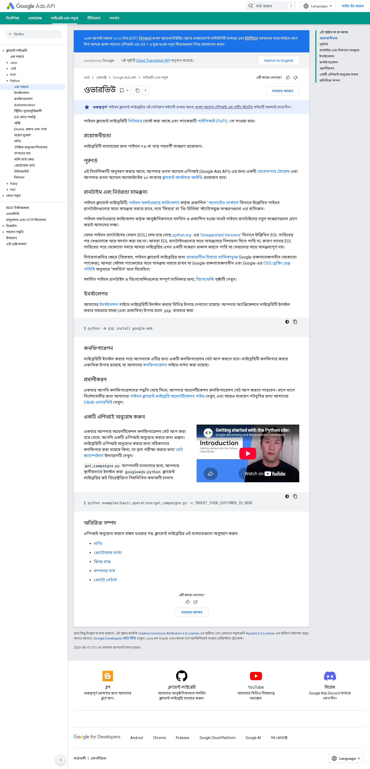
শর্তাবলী (80, 758)
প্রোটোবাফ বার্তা (108, 552)
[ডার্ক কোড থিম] (287, 322)
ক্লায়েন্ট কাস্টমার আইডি (182, 177)
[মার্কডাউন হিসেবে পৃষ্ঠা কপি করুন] (137, 90)
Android (136, 738)
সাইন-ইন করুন (353, 6)
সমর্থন (114, 18)
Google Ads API (124, 77)
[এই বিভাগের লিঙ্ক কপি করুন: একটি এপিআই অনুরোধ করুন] (151, 417)
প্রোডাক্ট (101, 77)
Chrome (159, 738)
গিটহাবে (135, 121)
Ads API (45, 6)
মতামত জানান (282, 91)
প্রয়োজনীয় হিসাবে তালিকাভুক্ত (212, 257)
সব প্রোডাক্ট (279, 738)
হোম (87, 77)
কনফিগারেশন (155, 365)
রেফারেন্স (35, 18)
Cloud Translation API (153, 60)
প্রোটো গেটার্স (105, 580)
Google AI (253, 738)
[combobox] (271, 6)
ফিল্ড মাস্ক (102, 561)
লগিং (98, 543)
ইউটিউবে (251, 38)
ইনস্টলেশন (109, 304)
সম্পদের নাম (104, 570)
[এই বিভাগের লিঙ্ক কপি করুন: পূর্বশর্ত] (102, 161)
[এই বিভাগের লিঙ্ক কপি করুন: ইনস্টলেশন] (113, 294)
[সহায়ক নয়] (295, 77)
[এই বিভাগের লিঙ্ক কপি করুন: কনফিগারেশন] (118, 349)
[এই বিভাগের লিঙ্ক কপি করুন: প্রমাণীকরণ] (111, 380)
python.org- (183, 235)
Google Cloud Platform (218, 738)
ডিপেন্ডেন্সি (205, 279)
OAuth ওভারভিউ (98, 402)
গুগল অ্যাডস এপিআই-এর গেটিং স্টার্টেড (224, 107)
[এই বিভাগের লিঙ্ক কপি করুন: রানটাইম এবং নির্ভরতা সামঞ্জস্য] (152, 192)
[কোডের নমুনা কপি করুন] (295, 322)
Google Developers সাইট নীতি (115, 638)
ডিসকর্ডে (145, 38)
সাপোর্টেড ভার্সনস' (224, 202)
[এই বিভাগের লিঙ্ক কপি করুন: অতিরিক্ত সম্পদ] (121, 523)
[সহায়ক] (288, 77)
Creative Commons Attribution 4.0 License (168, 633)
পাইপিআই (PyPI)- (213, 121)
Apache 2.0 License (260, 633)
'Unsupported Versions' (220, 235)
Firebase (183, 738)
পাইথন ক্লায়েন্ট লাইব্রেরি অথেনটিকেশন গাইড (167, 396)
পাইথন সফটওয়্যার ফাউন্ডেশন (154, 202)
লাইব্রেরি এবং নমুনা (64, 18)
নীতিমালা (93, 18)
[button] (33, 51)
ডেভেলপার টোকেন (273, 171)
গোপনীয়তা (98, 758)
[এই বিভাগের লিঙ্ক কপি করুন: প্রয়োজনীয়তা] (116, 136)
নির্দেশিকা (12, 18)
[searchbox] (34, 34)
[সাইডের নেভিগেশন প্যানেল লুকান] (61, 760)
